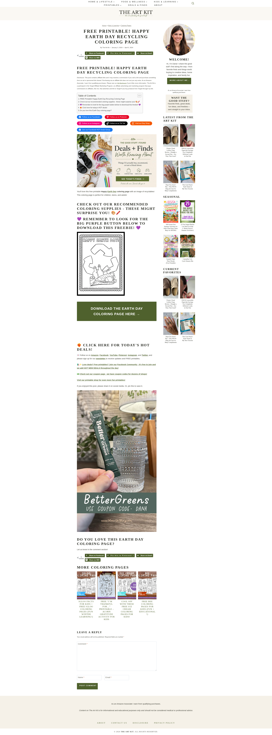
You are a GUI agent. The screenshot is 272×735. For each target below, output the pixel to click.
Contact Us (119, 723)
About (158, 5)
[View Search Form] (193, 3)
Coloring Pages (126, 25)
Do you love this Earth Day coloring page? (96, 110)
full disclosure (121, 83)
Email (108, 677)
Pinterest (123, 355)
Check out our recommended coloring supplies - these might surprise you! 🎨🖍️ (110, 102)
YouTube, (114, 355)
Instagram (132, 355)
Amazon (94, 355)
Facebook (104, 355)
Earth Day (111, 191)
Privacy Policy (164, 723)
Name (81, 677)
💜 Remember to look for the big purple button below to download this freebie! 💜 (110, 105)
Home (104, 25)
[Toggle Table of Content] (138, 95)
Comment (82, 644)
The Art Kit (105, 47)
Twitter (145, 355)
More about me (179, 80)
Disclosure (140, 723)
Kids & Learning (113, 25)
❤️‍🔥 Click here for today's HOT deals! (93, 108)
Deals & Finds (137, 5)
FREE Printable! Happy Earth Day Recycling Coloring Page (102, 99)
